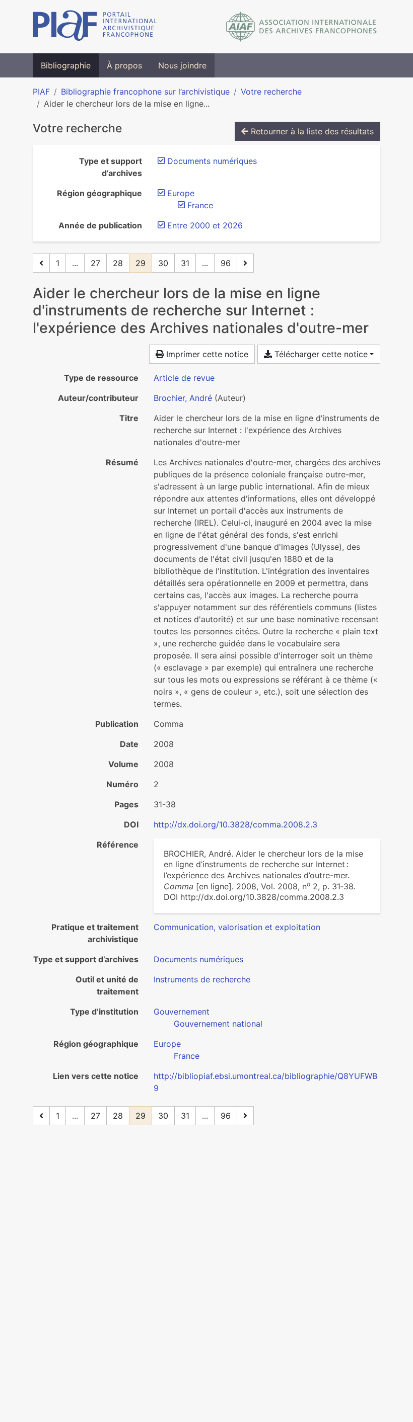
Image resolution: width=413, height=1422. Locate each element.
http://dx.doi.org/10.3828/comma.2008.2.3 (235, 824)
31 (185, 263)
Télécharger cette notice (320, 354)
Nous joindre (182, 65)
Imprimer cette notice (206, 354)
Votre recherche (271, 92)
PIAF (41, 92)
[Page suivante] (245, 263)
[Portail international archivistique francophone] (95, 26)
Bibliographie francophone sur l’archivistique (145, 92)
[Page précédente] (41, 263)
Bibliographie (66, 65)
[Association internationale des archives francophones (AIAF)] (301, 26)
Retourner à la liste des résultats (311, 131)
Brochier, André (183, 398)
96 (226, 263)
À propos (124, 65)
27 (95, 263)
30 (163, 263)
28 (118, 263)
